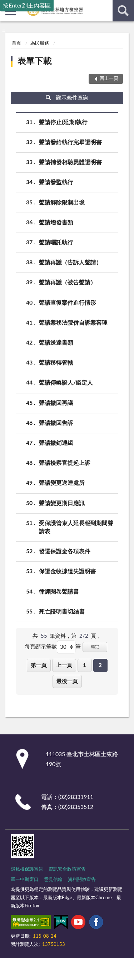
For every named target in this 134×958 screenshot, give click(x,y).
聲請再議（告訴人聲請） (70, 262)
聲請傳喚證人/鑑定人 (66, 383)
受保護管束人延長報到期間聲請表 (76, 527)
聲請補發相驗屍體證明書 (70, 162)
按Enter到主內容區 (27, 6)
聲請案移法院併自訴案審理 (73, 323)
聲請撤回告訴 (56, 423)
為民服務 (39, 43)
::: (3, 31)
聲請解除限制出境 (62, 202)
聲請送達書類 (56, 343)
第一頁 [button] (39, 665)
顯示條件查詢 (72, 98)
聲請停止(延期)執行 (63, 122)
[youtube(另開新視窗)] (78, 923)
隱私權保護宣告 (27, 869)
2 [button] (100, 665)
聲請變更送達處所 (62, 483)
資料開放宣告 (82, 879)
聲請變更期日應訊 (62, 503)
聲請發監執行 (56, 182)
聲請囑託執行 (56, 242)
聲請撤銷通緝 (56, 443)
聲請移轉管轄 (56, 363)
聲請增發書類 (56, 222)
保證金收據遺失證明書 (67, 571)
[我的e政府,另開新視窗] (61, 923)
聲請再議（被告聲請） (67, 282)
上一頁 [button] (64, 665)
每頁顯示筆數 (41, 646)
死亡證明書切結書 (62, 612)
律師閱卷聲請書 (59, 592)
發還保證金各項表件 (64, 551)
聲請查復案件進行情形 (67, 303)
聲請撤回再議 (56, 403)
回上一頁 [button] (109, 78)
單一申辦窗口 (25, 879)
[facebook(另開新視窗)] (96, 923)
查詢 (123, 10)
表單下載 (35, 61)
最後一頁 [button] (67, 681)
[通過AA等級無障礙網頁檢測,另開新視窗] (31, 923)
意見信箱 (53, 879)
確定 (95, 647)
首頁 (16, 43)
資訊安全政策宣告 (67, 869)
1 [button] (84, 665)
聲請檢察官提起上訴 (64, 463)
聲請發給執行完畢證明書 (70, 142)
